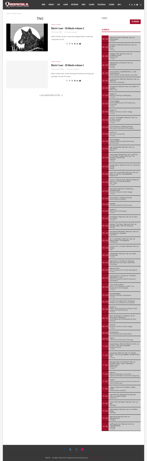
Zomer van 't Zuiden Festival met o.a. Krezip (124, 247)
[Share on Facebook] (69, 44)
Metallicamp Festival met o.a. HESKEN (121, 63)
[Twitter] (132, 4)
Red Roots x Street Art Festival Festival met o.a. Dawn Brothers (122, 261)
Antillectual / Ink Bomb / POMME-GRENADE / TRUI (123, 276)
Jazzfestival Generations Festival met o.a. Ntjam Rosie (123, 395)
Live (58, 5)
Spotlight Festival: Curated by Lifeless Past (121, 189)
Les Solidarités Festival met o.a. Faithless (122, 148)
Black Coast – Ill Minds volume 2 (67, 28)
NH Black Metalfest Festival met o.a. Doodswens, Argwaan (124, 232)
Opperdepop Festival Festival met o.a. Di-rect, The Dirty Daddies (124, 344)
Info (119, 5)
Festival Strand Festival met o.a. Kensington (122, 38)
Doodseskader (115, 294)
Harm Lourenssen (95, 458)
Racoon (112, 372)
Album (65, 5)
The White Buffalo (117, 285)
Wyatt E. (113, 94)
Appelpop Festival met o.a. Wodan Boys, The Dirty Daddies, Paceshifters (125, 353)
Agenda (111, 5)
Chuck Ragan (115, 101)
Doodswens (114, 332)
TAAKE (112, 380)
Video (83, 5)
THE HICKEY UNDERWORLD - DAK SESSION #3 (123, 72)
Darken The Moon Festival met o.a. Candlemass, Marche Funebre (123, 225)
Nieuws (51, 5)
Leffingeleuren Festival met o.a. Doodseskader (122, 424)
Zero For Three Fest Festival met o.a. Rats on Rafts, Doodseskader (124, 173)
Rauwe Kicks (114, 268)
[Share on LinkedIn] (77, 44)
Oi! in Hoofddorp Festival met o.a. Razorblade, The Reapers (122, 239)
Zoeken (104, 18)
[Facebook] (129, 4)
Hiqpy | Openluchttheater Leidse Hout (122, 388)
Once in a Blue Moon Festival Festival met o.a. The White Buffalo (124, 180)
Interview (74, 5)
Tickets (112, 50)
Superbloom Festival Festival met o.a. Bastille (124, 80)
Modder (112, 203)
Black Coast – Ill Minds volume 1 (67, 65)
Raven (112, 338)
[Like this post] (67, 44)
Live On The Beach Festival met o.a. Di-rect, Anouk (123, 118)
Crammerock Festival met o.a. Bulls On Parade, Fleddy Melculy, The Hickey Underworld (124, 156)
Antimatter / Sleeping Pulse (121, 198)
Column (91, 5)
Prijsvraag (102, 5)
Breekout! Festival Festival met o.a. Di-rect (123, 45)
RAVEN (112, 325)
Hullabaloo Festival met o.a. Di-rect (123, 217)
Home (43, 5)
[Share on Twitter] (72, 44)
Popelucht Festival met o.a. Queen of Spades (124, 87)
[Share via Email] (80, 44)
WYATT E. (113, 132)
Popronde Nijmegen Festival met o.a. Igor (124, 402)
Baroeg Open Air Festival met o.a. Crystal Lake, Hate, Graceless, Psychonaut (123, 363)
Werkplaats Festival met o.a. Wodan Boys (123, 410)
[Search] (141, 4)
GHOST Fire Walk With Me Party (122, 301)
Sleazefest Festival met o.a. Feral (123, 253)
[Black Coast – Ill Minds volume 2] (27, 37)
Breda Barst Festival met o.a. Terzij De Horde (124, 166)
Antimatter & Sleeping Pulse (121, 126)
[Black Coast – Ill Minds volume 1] (27, 74)
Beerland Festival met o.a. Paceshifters (120, 417)
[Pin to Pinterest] (75, 44)
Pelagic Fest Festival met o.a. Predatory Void (121, 54)
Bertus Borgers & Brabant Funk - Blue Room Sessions (123, 316)
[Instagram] (134, 4)
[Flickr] (137, 4)
